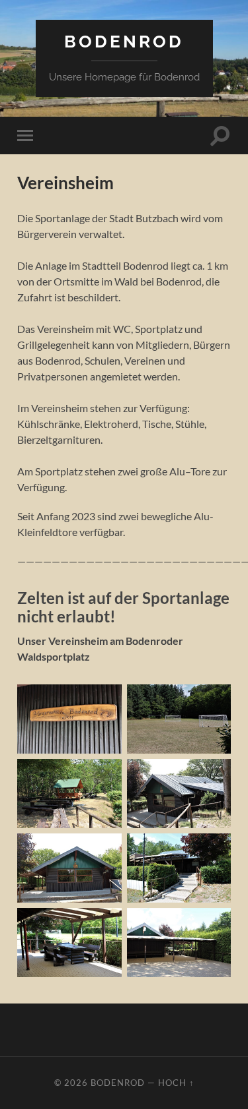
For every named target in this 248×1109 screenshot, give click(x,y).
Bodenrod (124, 41)
